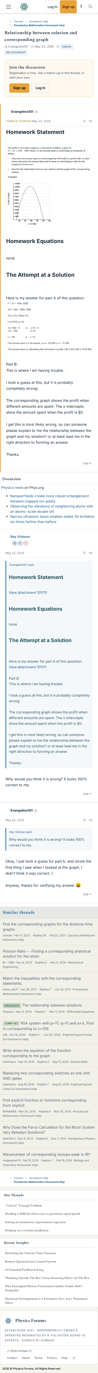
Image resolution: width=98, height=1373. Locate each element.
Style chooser (19, 1351)
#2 (91, 553)
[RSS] (74, 1357)
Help (64, 1358)
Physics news (12, 487)
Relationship (16, 52)
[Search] (90, 6)
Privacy (52, 1358)
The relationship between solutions (52, 1005)
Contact (12, 1358)
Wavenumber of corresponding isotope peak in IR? (46, 1154)
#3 (91, 820)
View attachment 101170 (28, 592)
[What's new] (81, 6)
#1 (91, 121)
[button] (84, 121)
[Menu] (8, 7)
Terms (38, 1358)
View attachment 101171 (27, 667)
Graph (66, 46)
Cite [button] (86, 463)
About (26, 1358)
